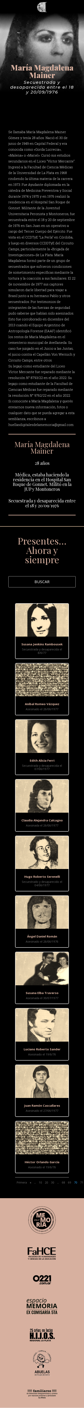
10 (40, 1182)
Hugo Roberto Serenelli (42, 876)
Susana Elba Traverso (42, 993)
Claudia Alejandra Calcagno (42, 820)
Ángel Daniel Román (42, 936)
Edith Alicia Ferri (42, 760)
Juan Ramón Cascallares (42, 1105)
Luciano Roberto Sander (42, 1049)
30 (52, 1182)
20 (46, 1182)
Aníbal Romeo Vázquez (42, 704)
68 (63, 1182)
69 (69, 1182)
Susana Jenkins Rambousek (42, 644)
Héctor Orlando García (42, 1162)
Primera (22, 1182)
